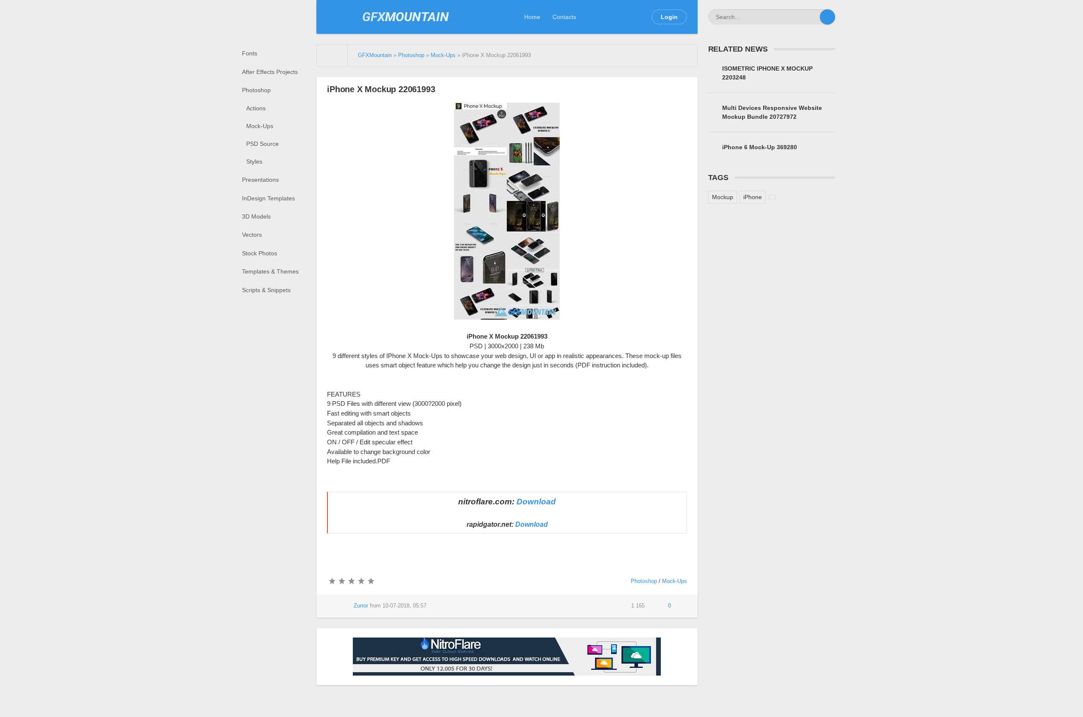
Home (532, 17)
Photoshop (256, 90)
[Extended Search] (812, 17)
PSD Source (262, 143)
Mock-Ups (259, 126)
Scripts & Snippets (266, 290)
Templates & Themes (270, 271)
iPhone (752, 197)
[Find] (827, 17)
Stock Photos (259, 253)
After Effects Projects (270, 71)
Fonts (249, 53)
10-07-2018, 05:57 (404, 606)
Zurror (361, 606)
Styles (254, 161)
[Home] (332, 55)
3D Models (256, 216)
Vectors (252, 234)
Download (536, 501)
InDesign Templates (268, 198)
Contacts (564, 17)
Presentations (260, 179)
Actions (256, 108)
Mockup (722, 197)
